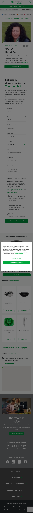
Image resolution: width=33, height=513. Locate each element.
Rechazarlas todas (16, 258)
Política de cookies (19, 253)
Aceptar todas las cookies (16, 262)
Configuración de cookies (16, 267)
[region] (16, 256)
